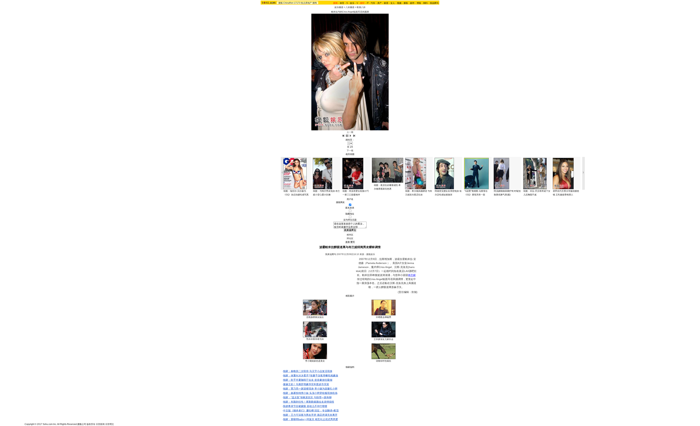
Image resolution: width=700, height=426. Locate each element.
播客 (406, 3)
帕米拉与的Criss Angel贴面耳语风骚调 (350, 12)
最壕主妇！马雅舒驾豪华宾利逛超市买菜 (306, 384)
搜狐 (280, 3)
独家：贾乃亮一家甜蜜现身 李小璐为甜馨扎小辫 (310, 388)
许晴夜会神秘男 (383, 317)
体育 (342, 3)
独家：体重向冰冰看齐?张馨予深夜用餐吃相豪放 (310, 375)
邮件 (412, 3)
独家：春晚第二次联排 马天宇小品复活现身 (307, 371)
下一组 (350, 150)
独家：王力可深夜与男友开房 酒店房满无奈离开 (310, 414)
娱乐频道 (339, 7)
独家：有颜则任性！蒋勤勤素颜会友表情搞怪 (308, 401)
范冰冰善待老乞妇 (315, 339)
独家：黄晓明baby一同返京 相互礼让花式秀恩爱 (310, 419)
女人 (392, 3)
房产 (379, 3)
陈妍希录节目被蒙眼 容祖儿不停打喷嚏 (305, 406)
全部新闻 (100, 424)
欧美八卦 (361, 7)
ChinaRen (288, 3)
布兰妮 (412, 275)
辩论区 (350, 238)
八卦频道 (350, 7)
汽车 (373, 3)
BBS (425, 3)
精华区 (350, 235)
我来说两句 (330, 254)
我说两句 (434, 3)
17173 (297, 3)
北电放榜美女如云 (315, 317)
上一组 (350, 132)
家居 (386, 3)
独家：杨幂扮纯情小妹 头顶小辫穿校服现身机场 (310, 393)
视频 (399, 3)
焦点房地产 (306, 3)
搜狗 (314, 3)
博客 (419, 3)
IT (368, 3)
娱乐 (352, 3)
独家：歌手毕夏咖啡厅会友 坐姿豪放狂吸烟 (307, 379)
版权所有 (91, 424)
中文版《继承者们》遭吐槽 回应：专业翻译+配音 (311, 410)
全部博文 (109, 424)
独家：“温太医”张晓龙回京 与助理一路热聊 (307, 397)
